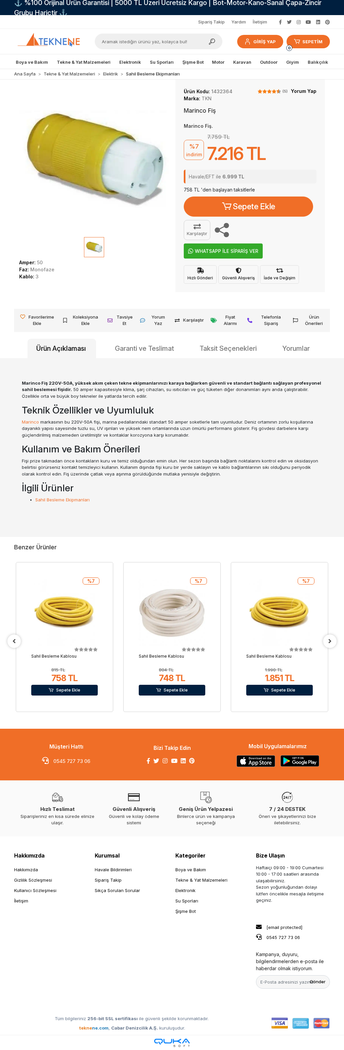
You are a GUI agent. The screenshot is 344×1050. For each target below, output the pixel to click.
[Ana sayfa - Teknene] (51, 41)
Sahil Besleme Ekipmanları (62, 499)
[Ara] (212, 41)
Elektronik (185, 890)
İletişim (260, 21)
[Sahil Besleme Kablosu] (64, 612)
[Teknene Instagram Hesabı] (299, 21)
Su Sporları (186, 900)
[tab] (62, 348)
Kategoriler (190, 855)
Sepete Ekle (254, 206)
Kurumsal (107, 855)
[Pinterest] (192, 761)
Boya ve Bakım (190, 869)
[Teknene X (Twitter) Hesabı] (289, 21)
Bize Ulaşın (270, 855)
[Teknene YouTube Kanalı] (308, 21)
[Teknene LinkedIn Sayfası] (318, 21)
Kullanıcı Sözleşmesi (35, 890)
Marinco (30, 422)
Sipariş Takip (211, 21)
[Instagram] (165, 761)
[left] (14, 641)
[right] (330, 641)
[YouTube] (174, 761)
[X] (156, 761)
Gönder (318, 981)
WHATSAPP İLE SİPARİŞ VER (226, 251)
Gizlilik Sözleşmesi (33, 880)
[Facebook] (148, 761)
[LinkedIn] (183, 761)
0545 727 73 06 (71, 761)
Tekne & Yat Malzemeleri (201, 880)
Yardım (238, 21)
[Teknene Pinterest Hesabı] (327, 21)
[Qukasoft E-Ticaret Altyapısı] (172, 1043)
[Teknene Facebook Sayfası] (280, 21)
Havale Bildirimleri (113, 869)
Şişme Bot (185, 911)
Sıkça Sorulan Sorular (117, 890)
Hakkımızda (29, 855)
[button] (260, 41)
